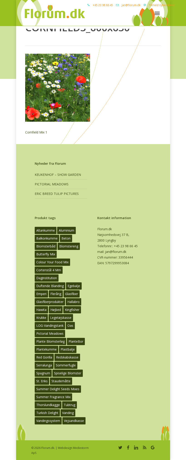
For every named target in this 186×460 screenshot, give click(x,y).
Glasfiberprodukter (50, 302)
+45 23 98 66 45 (103, 5)
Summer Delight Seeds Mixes (57, 389)
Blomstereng (68, 246)
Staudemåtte (61, 381)
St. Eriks (42, 381)
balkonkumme (47, 238)
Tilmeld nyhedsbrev (161, 5)
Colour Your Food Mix (52, 262)
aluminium (66, 230)
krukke (41, 317)
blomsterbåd (45, 246)
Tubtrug (69, 405)
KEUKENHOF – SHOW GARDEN (58, 174)
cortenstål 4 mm (48, 270)
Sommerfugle (66, 365)
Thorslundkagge (48, 405)
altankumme (45, 230)
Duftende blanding (50, 286)
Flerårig (55, 294)
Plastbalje (68, 349)
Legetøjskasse (60, 317)
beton (66, 238)
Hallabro (73, 302)
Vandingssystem (48, 421)
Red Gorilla (44, 357)
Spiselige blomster (67, 373)
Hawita (41, 309)
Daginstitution (46, 278)
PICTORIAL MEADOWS (52, 184)
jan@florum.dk (131, 5)
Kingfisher (72, 309)
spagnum (43, 373)
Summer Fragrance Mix (53, 397)
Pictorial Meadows (50, 333)
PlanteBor (76, 341)
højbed (55, 309)
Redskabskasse (67, 357)
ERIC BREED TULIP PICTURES (57, 193)
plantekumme (46, 349)
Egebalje (74, 286)
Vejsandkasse (74, 421)
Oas (70, 325)
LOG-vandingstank (50, 325)
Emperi (41, 294)
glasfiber (71, 294)
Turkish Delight (47, 413)
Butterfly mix (45, 254)
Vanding (68, 413)
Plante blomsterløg (50, 341)
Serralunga (44, 365)
